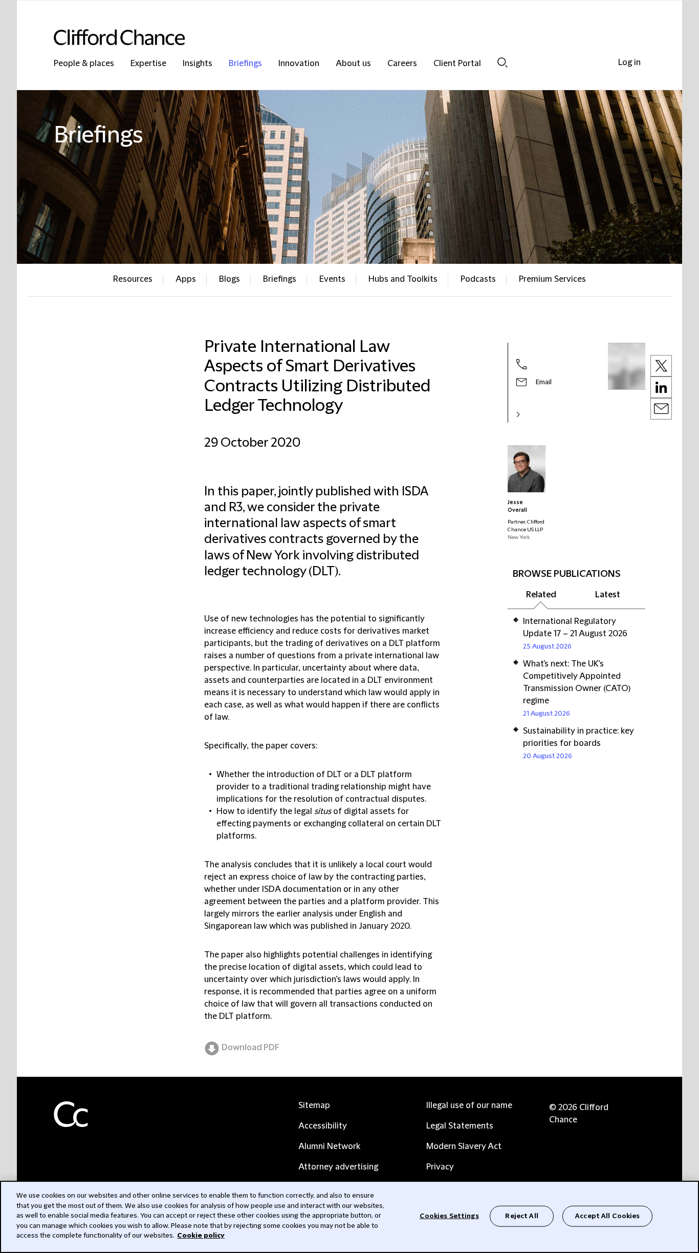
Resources (132, 279)
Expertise (148, 63)
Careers (402, 63)
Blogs (229, 279)
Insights (197, 63)
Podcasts (478, 279)
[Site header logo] (329, 37)
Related (541, 594)
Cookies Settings (449, 1216)
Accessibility (322, 1126)
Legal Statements (459, 1126)
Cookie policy (201, 1235)
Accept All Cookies (607, 1216)
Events (332, 279)
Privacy (440, 1167)
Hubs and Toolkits (403, 279)
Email (544, 382)
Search (502, 62)
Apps (186, 279)
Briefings (245, 63)
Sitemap (314, 1105)
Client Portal (457, 63)
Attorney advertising (338, 1167)
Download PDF (250, 1047)
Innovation (298, 63)
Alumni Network (329, 1146)
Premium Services (552, 279)
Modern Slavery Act (463, 1146)
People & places (84, 63)
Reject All (521, 1216)
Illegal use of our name (469, 1105)
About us (353, 63)
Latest (607, 594)
